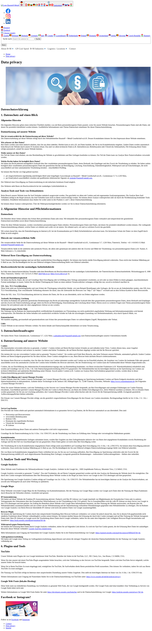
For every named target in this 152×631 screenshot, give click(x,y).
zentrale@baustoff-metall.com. (81, 178)
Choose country (9, 33)
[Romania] (50, 5)
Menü (4, 45)
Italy (42, 36)
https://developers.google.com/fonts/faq (62, 592)
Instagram (26, 620)
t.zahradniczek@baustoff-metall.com (67, 336)
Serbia (113, 36)
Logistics (51, 48)
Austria (6, 36)
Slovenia (122, 36)
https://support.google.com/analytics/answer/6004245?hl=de (117, 533)
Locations (62, 49)
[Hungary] (71, 5)
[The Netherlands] (44, 5)
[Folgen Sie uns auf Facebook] (8, 13)
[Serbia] (63, 5)
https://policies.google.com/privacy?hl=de (127, 592)
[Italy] (37, 5)
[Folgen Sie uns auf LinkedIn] (8, 23)
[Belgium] (29, 5)
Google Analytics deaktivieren (40, 529)
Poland (83, 36)
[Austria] (26, 5)
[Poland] (47, 5)
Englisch (6, 30)
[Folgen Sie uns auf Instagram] (8, 18)
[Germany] (34, 5)
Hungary (146, 36)
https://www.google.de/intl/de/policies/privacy (103, 577)
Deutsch (6, 28)
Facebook (15, 620)
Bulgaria (24, 36)
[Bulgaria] (31, 5)
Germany (34, 36)
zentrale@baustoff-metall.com (12, 245)
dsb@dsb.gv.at (44, 274)
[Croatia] (39, 5)
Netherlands (73, 36)
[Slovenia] (66, 5)
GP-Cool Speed (22, 48)
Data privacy (10, 626)
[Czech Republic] (68, 5)
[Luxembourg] (42, 5)
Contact (72, 48)
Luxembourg (61, 36)
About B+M (7, 49)
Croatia (50, 36)
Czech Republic (134, 36)
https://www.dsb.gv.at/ (58, 274)
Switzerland (57, 5)
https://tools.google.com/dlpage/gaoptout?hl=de (27, 520)
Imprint (8, 628)
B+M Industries (38, 49)
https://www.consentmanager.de (123, 381)
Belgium (15, 36)
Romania (92, 36)
